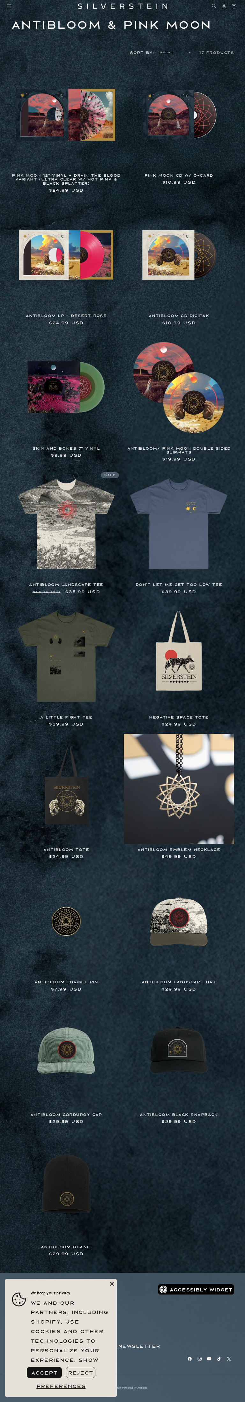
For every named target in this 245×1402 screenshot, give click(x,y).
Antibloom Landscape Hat (179, 981)
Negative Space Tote (179, 717)
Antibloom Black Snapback (179, 1114)
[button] (9, 6)
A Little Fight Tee (66, 717)
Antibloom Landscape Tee (66, 584)
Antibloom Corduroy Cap (66, 1114)
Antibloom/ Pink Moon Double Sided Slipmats (179, 450)
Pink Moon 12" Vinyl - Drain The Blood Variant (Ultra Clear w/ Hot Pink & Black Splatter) (66, 179)
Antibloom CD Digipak (179, 315)
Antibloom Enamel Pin (66, 981)
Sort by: (142, 52)
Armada (142, 1387)
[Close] (112, 1283)
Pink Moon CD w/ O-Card (179, 175)
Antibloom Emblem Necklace (178, 849)
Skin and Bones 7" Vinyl (66, 448)
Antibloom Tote (66, 849)
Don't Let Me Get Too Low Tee (179, 584)
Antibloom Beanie (66, 1246)
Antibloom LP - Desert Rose (66, 315)
